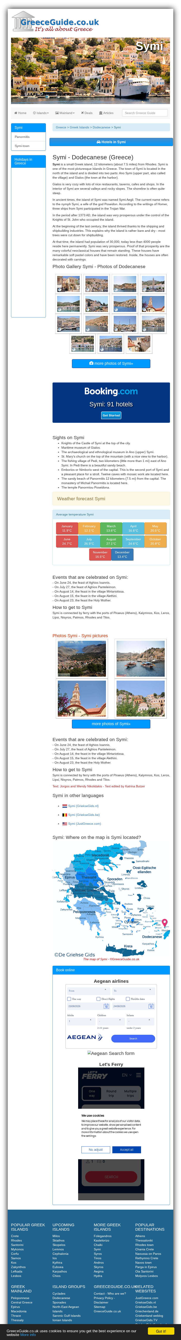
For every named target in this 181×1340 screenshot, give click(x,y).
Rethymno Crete (146, 1258)
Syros (98, 1253)
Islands (41, 113)
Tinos (97, 1258)
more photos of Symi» (113, 363)
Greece (61, 127)
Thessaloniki (144, 1240)
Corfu (15, 1253)
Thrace (16, 1315)
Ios (55, 1258)
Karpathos (60, 1271)
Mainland (65, 113)
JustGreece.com (146, 1298)
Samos (16, 1258)
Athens (140, 1236)
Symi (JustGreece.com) (84, 823)
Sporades (59, 1302)
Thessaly (17, 1320)
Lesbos (16, 1276)
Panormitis (22, 137)
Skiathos (58, 1240)
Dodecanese (101, 127)
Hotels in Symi (113, 142)
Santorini (17, 1245)
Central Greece (21, 1302)
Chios (56, 1276)
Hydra (98, 1276)
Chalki (98, 1245)
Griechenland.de (146, 1311)
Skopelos (59, 1245)
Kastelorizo (101, 1240)
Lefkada (16, 1271)
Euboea (58, 1267)
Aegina (99, 1271)
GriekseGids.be (146, 1307)
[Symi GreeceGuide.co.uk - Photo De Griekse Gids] (82, 658)
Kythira (57, 1262)
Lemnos (58, 1249)
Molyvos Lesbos (146, 1276)
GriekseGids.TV (146, 1320)
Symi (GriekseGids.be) (84, 815)
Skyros (98, 1267)
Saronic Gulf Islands (67, 1315)
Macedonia (18, 1311)
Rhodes (16, 1240)
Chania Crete (144, 1249)
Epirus (15, 1307)
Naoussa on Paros (148, 1253)
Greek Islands (79, 127)
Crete (15, 1236)
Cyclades (59, 1293)
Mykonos (17, 1249)
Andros (99, 1262)
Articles (108, 113)
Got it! (161, 1331)
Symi (97, 1249)
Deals (88, 113)
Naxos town (143, 1262)
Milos (56, 1236)
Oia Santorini (144, 1271)
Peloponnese (20, 1298)
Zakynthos (18, 1267)
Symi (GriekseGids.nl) (83, 806)
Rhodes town (144, 1245)
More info (28, 1335)
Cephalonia (60, 1253)
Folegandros (102, 1236)
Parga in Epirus (146, 1267)
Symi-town (22, 146)
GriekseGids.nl (145, 1302)
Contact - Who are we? (110, 1293)
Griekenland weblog (149, 1315)
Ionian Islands (62, 1320)
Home (21, 113)
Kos (13, 1262)
